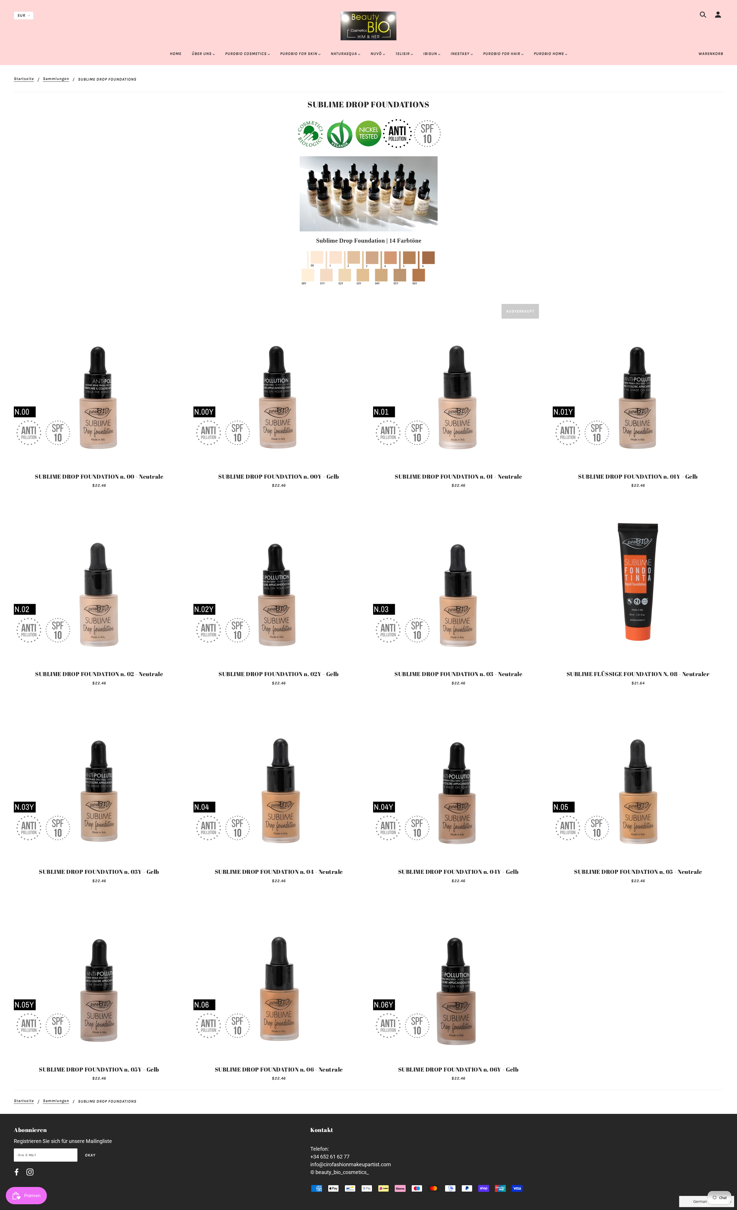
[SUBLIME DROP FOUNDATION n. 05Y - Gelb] (99, 977)
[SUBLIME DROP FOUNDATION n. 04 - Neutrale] (278, 780)
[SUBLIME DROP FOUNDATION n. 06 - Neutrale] (278, 977)
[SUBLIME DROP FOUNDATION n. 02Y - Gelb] (278, 582)
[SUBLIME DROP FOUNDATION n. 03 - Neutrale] (458, 582)
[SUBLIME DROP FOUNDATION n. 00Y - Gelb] (278, 384)
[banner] (368, 25)
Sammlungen (56, 79)
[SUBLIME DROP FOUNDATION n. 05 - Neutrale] (638, 780)
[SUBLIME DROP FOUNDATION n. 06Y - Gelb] (458, 977)
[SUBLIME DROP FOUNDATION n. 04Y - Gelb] (458, 780)
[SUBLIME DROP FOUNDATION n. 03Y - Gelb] (99, 780)
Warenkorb (710, 53)
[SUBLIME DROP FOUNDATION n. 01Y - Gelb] (638, 384)
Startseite (24, 79)
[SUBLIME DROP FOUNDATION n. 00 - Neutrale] (99, 384)
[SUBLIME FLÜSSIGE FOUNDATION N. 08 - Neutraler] (638, 582)
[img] (703, 15)
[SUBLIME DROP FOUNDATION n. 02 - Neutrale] (99, 582)
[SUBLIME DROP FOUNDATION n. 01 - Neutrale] (458, 384)
